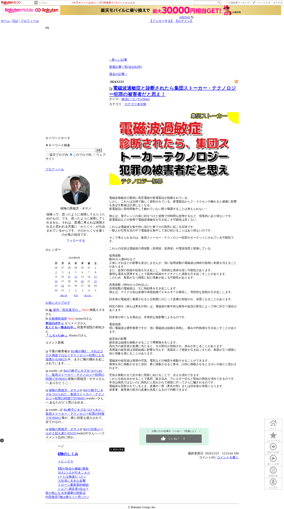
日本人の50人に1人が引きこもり (67, 472)
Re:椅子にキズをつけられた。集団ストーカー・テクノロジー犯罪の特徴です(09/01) (75, 413)
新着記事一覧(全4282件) (125, 67)
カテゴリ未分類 (135, 104)
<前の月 (63, 295)
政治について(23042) (136, 99)
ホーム (5, 21)
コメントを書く (228, 457)
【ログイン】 (184, 21)
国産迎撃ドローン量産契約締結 (67, 484)
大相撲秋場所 (57, 318)
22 (95, 281)
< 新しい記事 (118, 59)
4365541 (184, 17)
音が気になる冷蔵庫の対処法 (65, 493)
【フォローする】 (161, 21)
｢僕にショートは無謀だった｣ (65, 476)
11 (69, 276)
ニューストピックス (59, 461)
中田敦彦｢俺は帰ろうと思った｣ (67, 497)
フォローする (273, 440)
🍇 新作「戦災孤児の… (64, 310)
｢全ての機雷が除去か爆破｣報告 (67, 468)
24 (62, 285)
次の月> (88, 295)
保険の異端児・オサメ (64, 390)
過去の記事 (273, 452)
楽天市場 (277, 2)
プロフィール (29, 21)
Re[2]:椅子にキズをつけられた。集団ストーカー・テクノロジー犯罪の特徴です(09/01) (75, 374)
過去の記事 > (118, 74)
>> (237, 2)
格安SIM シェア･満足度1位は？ (67, 488)
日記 (15, 21)
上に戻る (273, 487)
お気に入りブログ (57, 302)
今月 (76, 295)
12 (75, 276)
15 (95, 276)
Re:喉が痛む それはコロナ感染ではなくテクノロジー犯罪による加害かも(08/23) (75, 355)
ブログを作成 (263, 2)
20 (82, 281)
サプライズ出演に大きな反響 (65, 480)
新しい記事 (273, 464)
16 (56, 281)
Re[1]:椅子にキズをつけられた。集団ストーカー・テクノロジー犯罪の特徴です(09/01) (75, 394)
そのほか (43, 2)
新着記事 (273, 475)
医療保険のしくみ (63, 454)
